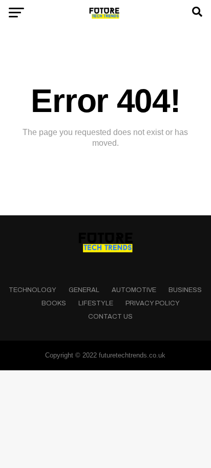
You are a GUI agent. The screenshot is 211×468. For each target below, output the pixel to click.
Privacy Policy (152, 303)
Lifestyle (95, 303)
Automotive (134, 290)
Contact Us (110, 316)
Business (185, 290)
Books (53, 303)
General (84, 290)
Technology (32, 290)
